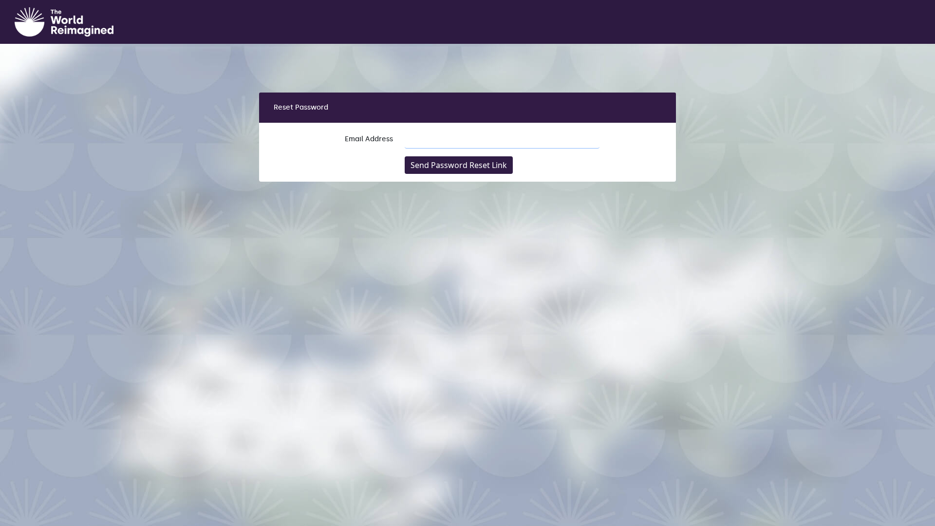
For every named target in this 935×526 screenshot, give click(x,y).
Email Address (369, 139)
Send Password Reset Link (459, 165)
